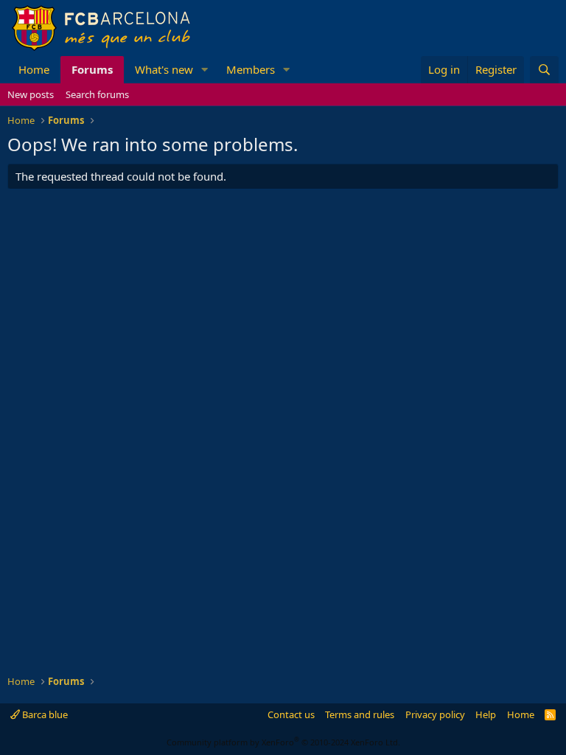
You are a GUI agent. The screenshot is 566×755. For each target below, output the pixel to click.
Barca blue (44, 714)
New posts (30, 94)
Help (485, 714)
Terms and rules (359, 714)
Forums (92, 69)
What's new (164, 69)
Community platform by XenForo (283, 742)
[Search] (544, 69)
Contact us (291, 714)
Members (250, 69)
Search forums (97, 94)
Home (33, 69)
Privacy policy (435, 714)
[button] (205, 69)
